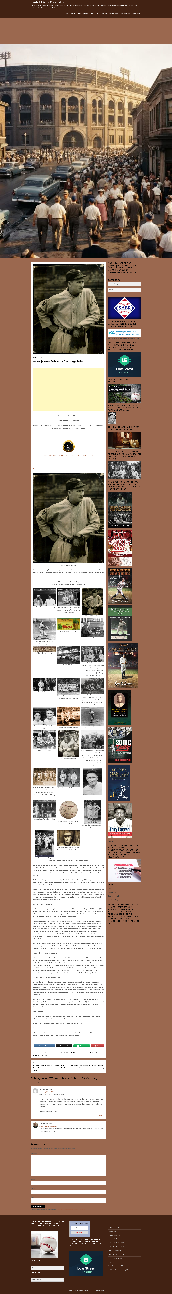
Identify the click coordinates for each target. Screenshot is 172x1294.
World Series (43, 1055)
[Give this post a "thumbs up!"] (33, 468)
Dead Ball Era (55, 1052)
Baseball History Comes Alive (47, 2)
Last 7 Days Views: (114, 1247)
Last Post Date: (113, 1270)
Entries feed (112, 892)
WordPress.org (113, 900)
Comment (34, 1153)
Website (33, 1197)
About (73, 13)
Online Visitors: (113, 1227)
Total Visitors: (112, 1258)
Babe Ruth (136, 13)
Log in (110, 888)
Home (66, 13)
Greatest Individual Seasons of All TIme (74, 1052)
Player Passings (125, 13)
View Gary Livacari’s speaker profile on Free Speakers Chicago (123, 338)
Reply (101, 1115)
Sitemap (111, 841)
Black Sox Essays (83, 13)
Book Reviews (95, 13)
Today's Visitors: (113, 1235)
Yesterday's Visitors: (114, 1243)
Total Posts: (112, 1262)
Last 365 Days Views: (115, 1254)
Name (33, 1179)
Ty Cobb (91, 1052)
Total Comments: (114, 1266)
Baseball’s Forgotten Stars (110, 13)
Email (33, 1188)
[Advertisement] (86, 31)
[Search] (110, 293)
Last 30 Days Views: (115, 1250)
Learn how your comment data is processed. (71, 1209)
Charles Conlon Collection (41, 1052)
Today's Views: (113, 1231)
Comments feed (113, 896)
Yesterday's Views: (114, 1239)
